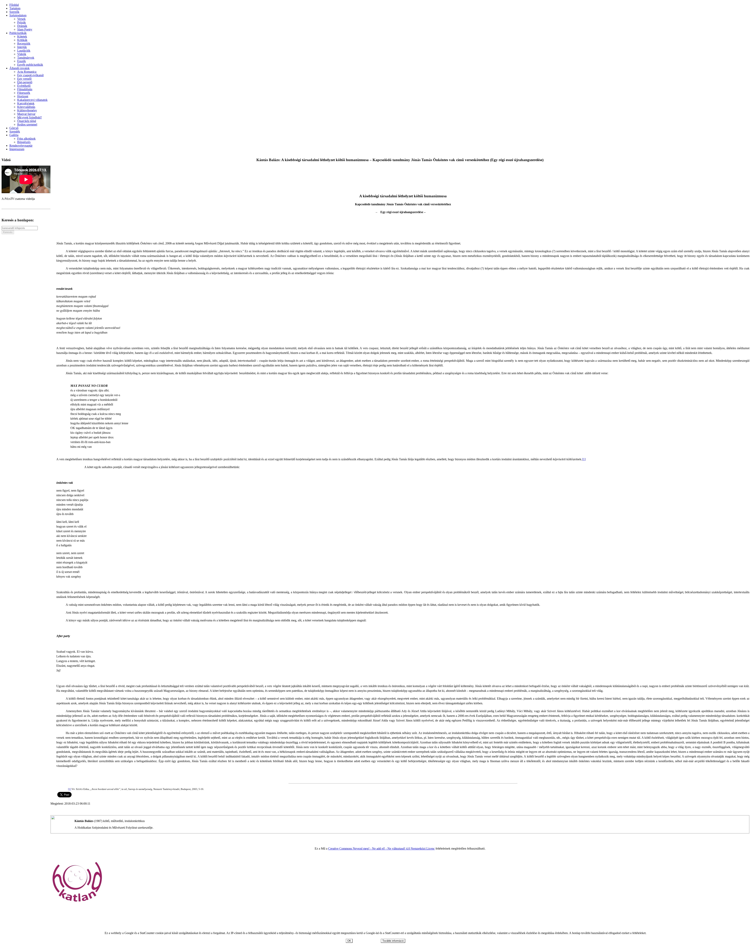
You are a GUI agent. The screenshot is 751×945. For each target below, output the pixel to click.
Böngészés (24, 142)
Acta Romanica (26, 71)
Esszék (21, 61)
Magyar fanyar (26, 114)
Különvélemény (27, 110)
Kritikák (22, 40)
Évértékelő (24, 85)
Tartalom (14, 8)
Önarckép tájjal (26, 121)
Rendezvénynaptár (20, 145)
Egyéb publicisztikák (30, 64)
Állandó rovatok (19, 68)
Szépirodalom (17, 15)
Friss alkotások (26, 138)
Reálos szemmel (27, 124)
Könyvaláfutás (26, 107)
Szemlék (14, 131)
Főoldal (14, 4)
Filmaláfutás (24, 89)
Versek (21, 19)
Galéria (13, 135)
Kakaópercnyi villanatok (32, 99)
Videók (21, 54)
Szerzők (14, 11)
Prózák (21, 22)
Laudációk (23, 50)
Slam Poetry (24, 29)
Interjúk (22, 47)
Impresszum (16, 149)
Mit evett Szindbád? (29, 117)
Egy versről (24, 78)
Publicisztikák (18, 33)
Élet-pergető (24, 82)
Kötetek (22, 36)
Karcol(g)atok (25, 103)
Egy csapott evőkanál (30, 75)
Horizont (22, 96)
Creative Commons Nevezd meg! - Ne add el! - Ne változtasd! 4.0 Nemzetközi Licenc (381, 848)
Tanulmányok (25, 57)
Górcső (13, 128)
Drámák (22, 26)
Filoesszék (23, 92)
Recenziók (23, 43)
